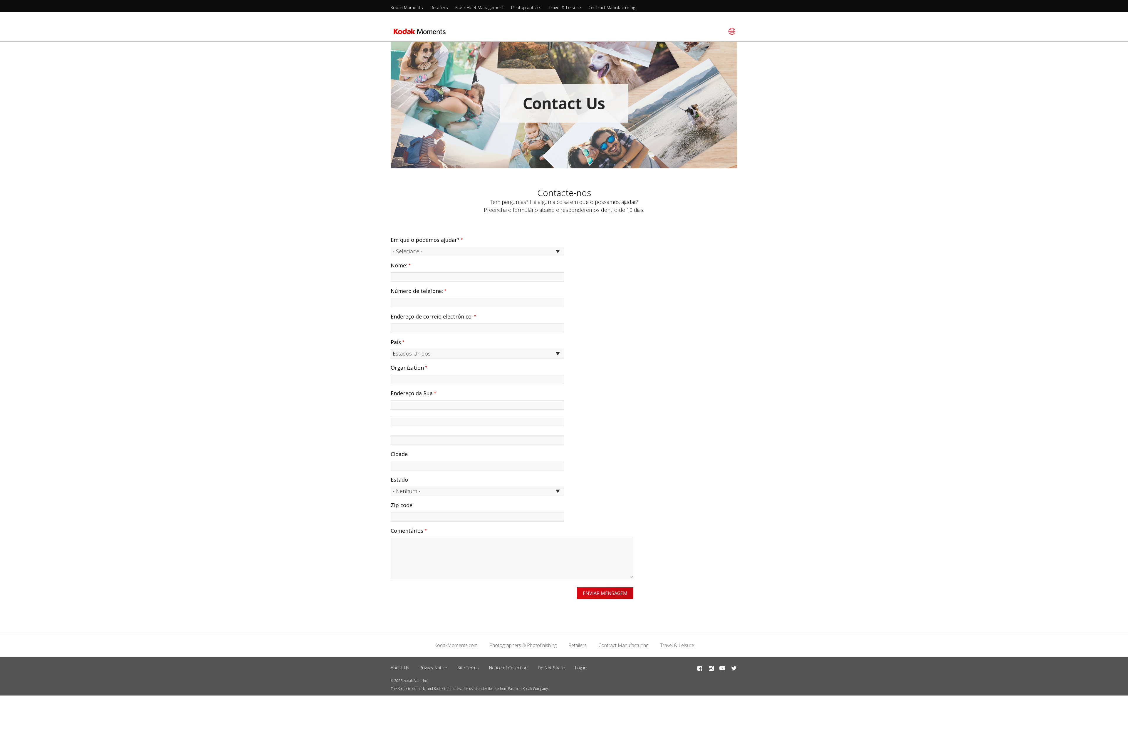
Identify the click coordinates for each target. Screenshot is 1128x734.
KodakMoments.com (456, 645)
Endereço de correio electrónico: (432, 316)
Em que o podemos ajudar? (425, 239)
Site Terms (468, 668)
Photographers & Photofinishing (523, 645)
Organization (407, 367)
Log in (581, 668)
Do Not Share (551, 668)
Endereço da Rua (412, 393)
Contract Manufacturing (611, 7)
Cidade (399, 454)
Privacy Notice (433, 668)
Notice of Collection (508, 668)
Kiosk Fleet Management (479, 7)
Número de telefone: (417, 290)
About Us (400, 668)
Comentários (407, 530)
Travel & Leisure (565, 7)
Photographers (526, 7)
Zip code (401, 505)
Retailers (439, 7)
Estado (399, 479)
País (396, 342)
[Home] (420, 33)
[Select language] (731, 31)
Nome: (399, 265)
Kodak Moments (407, 7)
